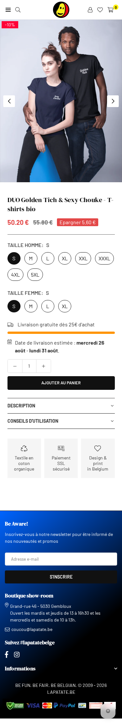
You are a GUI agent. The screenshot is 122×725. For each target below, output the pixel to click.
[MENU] (8, 10)
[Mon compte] (90, 10)
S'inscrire (61, 577)
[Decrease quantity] (15, 366)
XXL (83, 258)
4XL (15, 274)
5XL (35, 274)
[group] (61, 101)
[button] (113, 101)
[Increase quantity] (43, 366)
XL (65, 258)
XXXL (104, 258)
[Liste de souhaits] (100, 10)
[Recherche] (18, 10)
